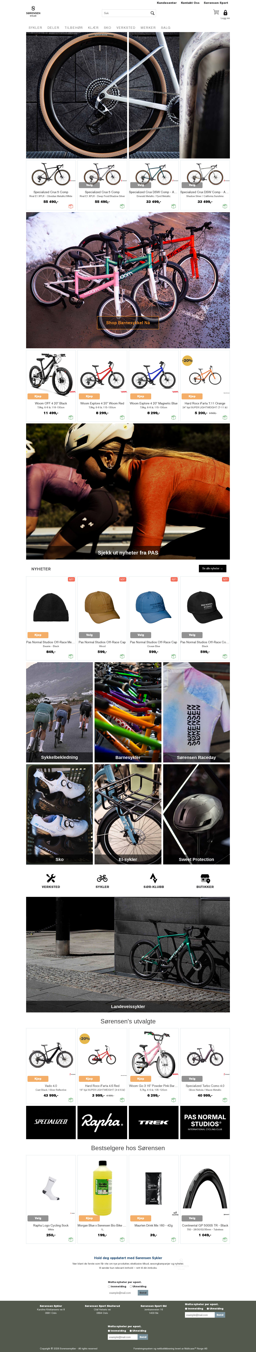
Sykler (35, 27)
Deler (53, 27)
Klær (93, 27)
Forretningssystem (143, 1348)
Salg (166, 27)
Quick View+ (36, 187)
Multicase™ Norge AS (195, 1348)
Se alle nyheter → (212, 568)
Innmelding (118, 1286)
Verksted (126, 27)
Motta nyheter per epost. (124, 1282)
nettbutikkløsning (165, 1348)
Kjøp (37, 396)
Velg (89, 185)
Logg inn (225, 18)
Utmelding (139, 1286)
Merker (148, 27)
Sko (107, 27)
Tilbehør (74, 27)
